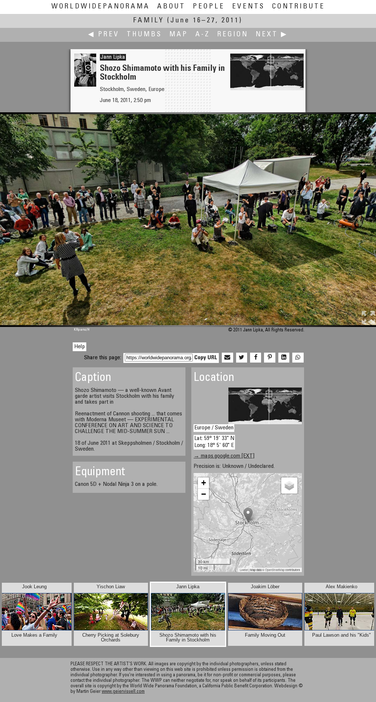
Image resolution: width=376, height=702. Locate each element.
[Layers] (289, 485)
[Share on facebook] (256, 358)
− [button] (203, 494)
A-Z (202, 34)
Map (178, 34)
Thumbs (144, 34)
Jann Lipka (113, 57)
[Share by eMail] (227, 358)
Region (232, 34)
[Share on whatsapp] (298, 358)
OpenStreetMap (275, 570)
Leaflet (244, 570)
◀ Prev (103, 34)
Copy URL (205, 358)
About (171, 6)
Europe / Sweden (214, 428)
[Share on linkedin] (284, 358)
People (209, 6)
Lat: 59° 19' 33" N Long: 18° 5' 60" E (214, 442)
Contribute (298, 6)
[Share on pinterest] (269, 358)
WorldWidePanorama (100, 6)
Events (248, 6)
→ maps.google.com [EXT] (224, 456)
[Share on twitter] (242, 358)
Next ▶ (272, 34)
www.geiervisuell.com (123, 692)
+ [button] (203, 482)
